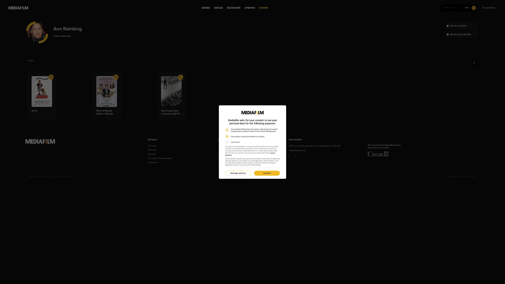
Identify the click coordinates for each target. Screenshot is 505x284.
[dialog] (252, 142)
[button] (252, 142)
